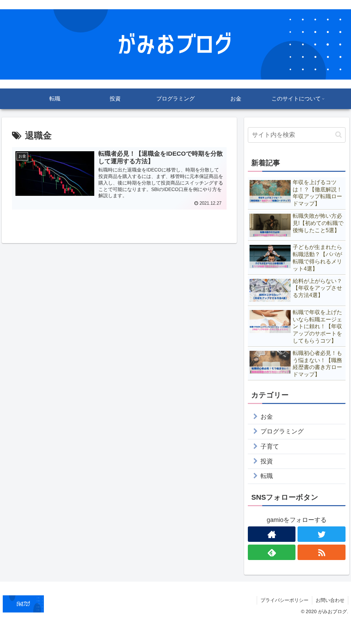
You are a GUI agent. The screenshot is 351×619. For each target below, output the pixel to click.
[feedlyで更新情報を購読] (272, 552)
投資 (267, 461)
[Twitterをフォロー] (322, 534)
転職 (267, 476)
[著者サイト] (272, 534)
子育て (270, 446)
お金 (267, 416)
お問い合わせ (330, 600)
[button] (338, 135)
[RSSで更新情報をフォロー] (322, 552)
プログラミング (282, 431)
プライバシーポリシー (284, 600)
